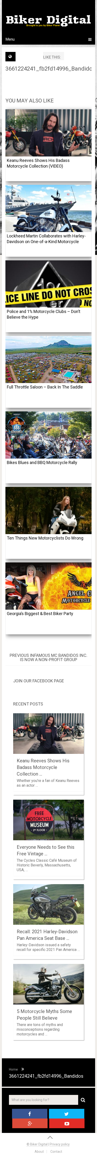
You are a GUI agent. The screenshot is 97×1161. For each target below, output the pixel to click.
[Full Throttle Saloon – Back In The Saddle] (48, 359)
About (39, 1151)
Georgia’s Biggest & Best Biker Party (40, 613)
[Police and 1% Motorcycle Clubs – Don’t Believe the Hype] (48, 284)
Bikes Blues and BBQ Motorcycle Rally (42, 462)
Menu (10, 39)
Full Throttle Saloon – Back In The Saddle (45, 386)
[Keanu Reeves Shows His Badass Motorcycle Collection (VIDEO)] (48, 132)
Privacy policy (59, 1144)
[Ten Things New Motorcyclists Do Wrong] (48, 510)
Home (13, 1069)
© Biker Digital (37, 1144)
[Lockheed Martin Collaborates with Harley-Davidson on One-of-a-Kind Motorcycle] (48, 208)
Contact (56, 1151)
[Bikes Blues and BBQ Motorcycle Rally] (48, 435)
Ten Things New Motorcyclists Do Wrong (45, 538)
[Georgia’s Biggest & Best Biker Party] (48, 586)
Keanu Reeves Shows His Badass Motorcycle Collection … (43, 767)
